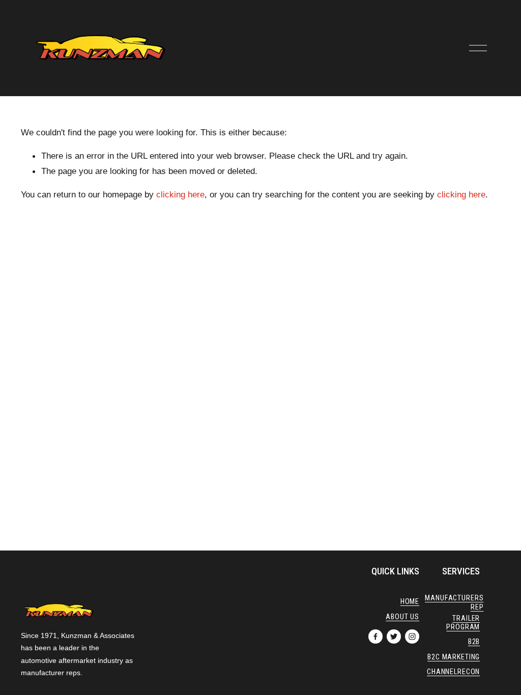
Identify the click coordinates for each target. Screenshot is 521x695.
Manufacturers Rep (454, 602)
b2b (474, 642)
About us (402, 617)
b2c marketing (453, 657)
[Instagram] (412, 636)
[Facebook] (375, 636)
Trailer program (463, 622)
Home (409, 601)
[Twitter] (394, 636)
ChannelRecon (453, 672)
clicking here (180, 194)
